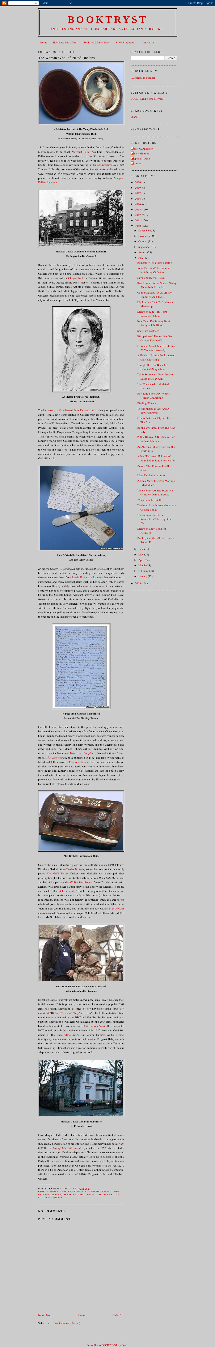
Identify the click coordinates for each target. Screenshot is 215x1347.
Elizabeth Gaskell (98, 1191)
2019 (138, 187)
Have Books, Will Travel (151, 278)
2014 (138, 204)
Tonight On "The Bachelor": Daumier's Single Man (153, 367)
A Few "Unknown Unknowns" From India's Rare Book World (156, 458)
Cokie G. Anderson (142, 148)
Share (134, 117)
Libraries (69, 1194)
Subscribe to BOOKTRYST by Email (107, 1345)
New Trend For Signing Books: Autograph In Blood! (154, 323)
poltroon (137, 163)
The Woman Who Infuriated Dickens (66, 57)
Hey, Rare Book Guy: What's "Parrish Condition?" (153, 396)
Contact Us (148, 42)
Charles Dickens (75, 869)
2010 (138, 226)
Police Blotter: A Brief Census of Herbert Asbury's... (155, 439)
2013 (138, 209)
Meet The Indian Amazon (151, 475)
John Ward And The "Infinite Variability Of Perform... (153, 270)
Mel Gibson (116, 908)
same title (63, 1035)
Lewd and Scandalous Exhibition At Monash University (156, 348)
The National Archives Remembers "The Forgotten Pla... (154, 519)
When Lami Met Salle (149, 500)
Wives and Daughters (83, 753)
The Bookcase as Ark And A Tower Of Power (153, 411)
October (143, 241)
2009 (138, 583)
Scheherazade (67, 891)
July (141, 258)
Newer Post (44, 1315)
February (143, 571)
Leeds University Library (87, 577)
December (144, 230)
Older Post (118, 1315)
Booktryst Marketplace (96, 42)
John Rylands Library (86, 410)
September (144, 247)
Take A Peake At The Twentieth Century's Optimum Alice (155, 492)
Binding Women (146, 403)
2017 (138, 193)
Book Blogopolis (126, 42)
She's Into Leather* (148, 331)
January (143, 576)
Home (43, 42)
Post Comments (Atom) (67, 1323)
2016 (138, 198)
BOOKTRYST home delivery (147, 99)
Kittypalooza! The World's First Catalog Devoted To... (155, 338)
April (141, 560)
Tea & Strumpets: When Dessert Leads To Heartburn (155, 376)
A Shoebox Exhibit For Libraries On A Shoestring (155, 357)
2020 (138, 182)
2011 (138, 220)
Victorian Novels (50, 1197)
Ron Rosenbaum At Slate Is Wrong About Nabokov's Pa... (157, 285)
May (141, 554)
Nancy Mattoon (140, 153)
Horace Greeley (102, 165)
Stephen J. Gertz (141, 158)
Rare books (112, 1194)
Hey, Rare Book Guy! (65, 42)
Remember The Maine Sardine (154, 262)
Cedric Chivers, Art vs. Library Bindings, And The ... (154, 295)
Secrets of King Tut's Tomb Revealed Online (152, 314)
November (144, 236)
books (54, 1191)
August (142, 252)
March (142, 565)
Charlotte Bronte (78, 762)
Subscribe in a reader (143, 78)
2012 (138, 215)
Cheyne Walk (76, 278)
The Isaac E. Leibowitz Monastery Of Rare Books (156, 507)
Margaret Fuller (81, 152)
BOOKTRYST (108, 19)
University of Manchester (57, 410)
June (141, 549)
